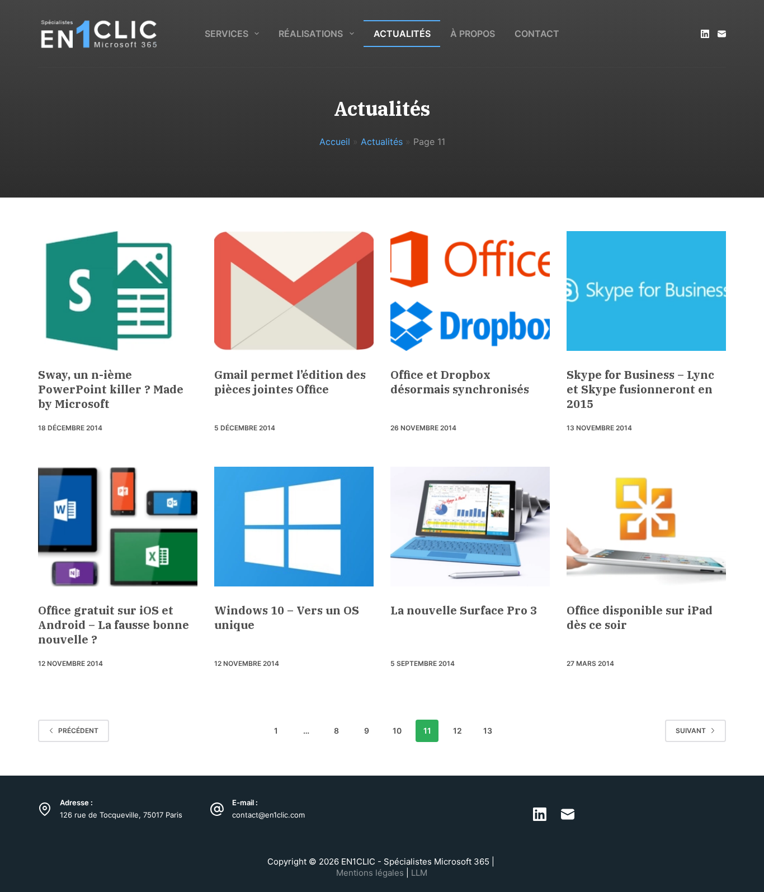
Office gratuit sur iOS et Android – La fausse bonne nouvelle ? (113, 625)
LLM (419, 872)
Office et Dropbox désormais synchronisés (459, 382)
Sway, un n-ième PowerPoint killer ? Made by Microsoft (110, 389)
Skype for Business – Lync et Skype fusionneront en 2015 (640, 389)
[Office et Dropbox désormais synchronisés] (470, 291)
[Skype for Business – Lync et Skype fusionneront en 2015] (646, 291)
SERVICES (226, 33)
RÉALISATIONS (311, 33)
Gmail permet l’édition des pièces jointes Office (290, 382)
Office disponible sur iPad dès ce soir (640, 617)
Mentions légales (371, 872)
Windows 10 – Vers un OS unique (286, 617)
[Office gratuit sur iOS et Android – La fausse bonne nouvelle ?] (117, 526)
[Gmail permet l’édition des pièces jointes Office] (294, 291)
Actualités (382, 141)
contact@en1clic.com (268, 814)
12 (457, 730)
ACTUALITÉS (402, 33)
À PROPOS (472, 33)
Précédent (78, 730)
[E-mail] (722, 34)
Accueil (334, 141)
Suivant (691, 730)
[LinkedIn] (705, 34)
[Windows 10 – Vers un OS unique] (294, 526)
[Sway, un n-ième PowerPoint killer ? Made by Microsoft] (117, 291)
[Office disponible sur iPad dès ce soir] (646, 526)
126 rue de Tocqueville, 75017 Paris (121, 814)
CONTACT (537, 33)
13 (487, 730)
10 (397, 730)
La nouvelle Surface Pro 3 (463, 610)
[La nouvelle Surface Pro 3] (470, 526)
